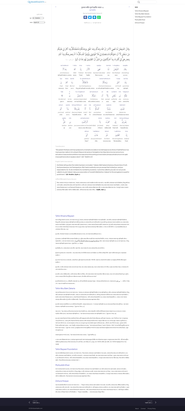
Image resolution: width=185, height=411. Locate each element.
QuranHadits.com (37, 408)
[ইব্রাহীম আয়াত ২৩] (129, 7)
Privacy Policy (152, 408)
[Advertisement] (33, 47)
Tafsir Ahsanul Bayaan (142, 11)
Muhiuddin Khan (140, 20)
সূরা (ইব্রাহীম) (92, 10)
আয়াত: (31, 22)
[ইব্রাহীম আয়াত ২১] (55, 7)
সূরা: (31, 18)
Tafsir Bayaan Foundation (143, 17)
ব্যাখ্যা (136, 7)
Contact (143, 408)
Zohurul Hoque (139, 22)
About (137, 408)
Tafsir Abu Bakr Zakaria (142, 14)
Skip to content (2, 2)
